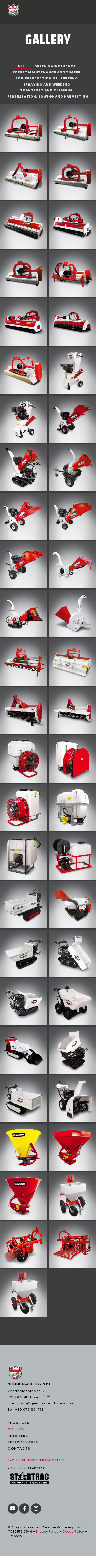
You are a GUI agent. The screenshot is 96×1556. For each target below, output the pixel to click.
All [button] (21, 66)
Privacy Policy (47, 1531)
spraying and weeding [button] (46, 84)
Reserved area (23, 1442)
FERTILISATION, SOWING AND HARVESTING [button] (47, 96)
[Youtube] (13, 1508)
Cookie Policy (73, 1531)
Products (18, 1423)
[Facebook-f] (24, 1508)
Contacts (19, 1448)
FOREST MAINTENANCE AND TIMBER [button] (47, 72)
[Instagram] (36, 1508)
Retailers (18, 1436)
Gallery (16, 1429)
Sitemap (15, 1536)
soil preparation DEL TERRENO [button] (46, 78)
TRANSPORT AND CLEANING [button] (46, 90)
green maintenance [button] (55, 66)
